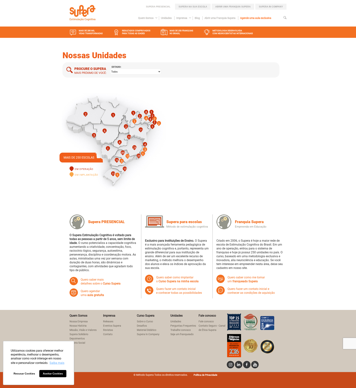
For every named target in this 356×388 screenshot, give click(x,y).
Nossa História (78, 325)
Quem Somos (146, 18)
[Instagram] (230, 364)
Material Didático (146, 330)
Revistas (108, 330)
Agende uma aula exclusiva (255, 18)
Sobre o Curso (145, 321)
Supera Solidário (79, 334)
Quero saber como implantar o (177, 279)
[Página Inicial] (82, 13)
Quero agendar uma (92, 293)
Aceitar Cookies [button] (53, 373)
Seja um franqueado (182, 334)
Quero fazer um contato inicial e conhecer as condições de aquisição (251, 291)
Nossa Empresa (79, 321)
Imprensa (181, 18)
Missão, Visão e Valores (83, 330)
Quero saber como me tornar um (246, 279)
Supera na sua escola (193, 6)
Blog (197, 18)
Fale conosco (206, 321)
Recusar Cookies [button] (24, 373)
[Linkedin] (238, 364)
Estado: (116, 66)
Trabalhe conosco (180, 330)
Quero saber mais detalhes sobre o (101, 281)
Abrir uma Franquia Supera (233, 6)
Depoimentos (77, 338)
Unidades (166, 18)
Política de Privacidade (205, 375)
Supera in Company (271, 6)
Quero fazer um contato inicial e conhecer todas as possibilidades (179, 291)
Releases (108, 321)
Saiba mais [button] (57, 363)
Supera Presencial (158, 6)
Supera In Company (148, 334)
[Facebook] (246, 364)
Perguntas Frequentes (183, 325)
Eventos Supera (112, 325)
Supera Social (77, 342)
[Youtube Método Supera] (255, 364)
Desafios (142, 325)
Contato (108, 334)
